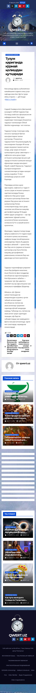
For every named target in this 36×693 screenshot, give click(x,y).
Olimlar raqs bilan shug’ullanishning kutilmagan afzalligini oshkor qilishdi (14, 556)
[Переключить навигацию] (17, 43)
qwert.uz (19, 78)
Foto (5, 675)
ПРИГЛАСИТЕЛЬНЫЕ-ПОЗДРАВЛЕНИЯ (18, 665)
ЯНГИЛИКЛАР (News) (8, 656)
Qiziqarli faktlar (11, 527)
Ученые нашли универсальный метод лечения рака (16, 396)
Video (32, 670)
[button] (28, 43)
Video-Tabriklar (12, 675)
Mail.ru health (10, 99)
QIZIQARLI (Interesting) (8, 670)
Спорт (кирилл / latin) (12, 572)
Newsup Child (29, 648)
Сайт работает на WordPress (11, 648)
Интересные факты (11, 595)
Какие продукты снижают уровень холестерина (17, 417)
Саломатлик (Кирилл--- (12, 55)
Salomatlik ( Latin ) (11, 549)
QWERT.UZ (18, 30)
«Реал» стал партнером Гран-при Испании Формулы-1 (16, 577)
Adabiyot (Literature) (23, 670)
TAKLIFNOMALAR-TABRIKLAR (25, 656)
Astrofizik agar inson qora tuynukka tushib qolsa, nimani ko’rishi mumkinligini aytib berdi (18, 533)
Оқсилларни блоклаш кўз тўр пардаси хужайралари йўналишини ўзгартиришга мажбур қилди (12, 346)
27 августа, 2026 (13, 535)
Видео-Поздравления (25, 675)
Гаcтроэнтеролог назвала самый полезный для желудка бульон (17, 440)
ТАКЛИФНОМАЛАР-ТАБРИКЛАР (18, 660)
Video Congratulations (18, 680)
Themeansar (20, 651)
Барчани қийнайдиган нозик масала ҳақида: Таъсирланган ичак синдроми (23, 345)
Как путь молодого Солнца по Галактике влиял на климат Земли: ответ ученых (16, 601)
